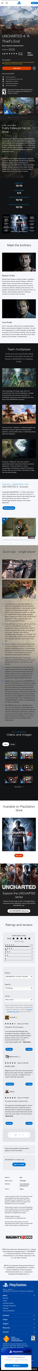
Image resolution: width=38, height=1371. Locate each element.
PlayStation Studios (8, 1303)
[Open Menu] (2, 3)
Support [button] (5, 1324)
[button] (35, 8)
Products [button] (6, 1315)
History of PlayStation (9, 1311)
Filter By (7, 984)
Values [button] (5, 1319)
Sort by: (7, 996)
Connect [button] (6, 1332)
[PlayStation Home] (19, 3)
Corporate (5, 1308)
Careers (5, 1300)
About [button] (5, 1295)
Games (10, 1289)
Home (4, 1289)
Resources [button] (6, 1328)
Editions (7, 973)
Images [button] (13, 744)
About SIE (5, 1298)
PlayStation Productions (9, 1306)
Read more (27, 1042)
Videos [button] (6, 744)
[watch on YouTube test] (29, 112)
